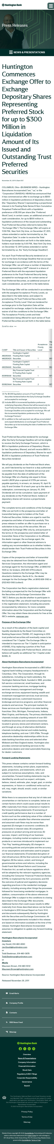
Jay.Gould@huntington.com (14, 947)
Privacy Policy (27, 1112)
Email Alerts (12, 993)
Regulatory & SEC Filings (27, 1074)
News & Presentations (27, 1058)
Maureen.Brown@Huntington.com (18, 969)
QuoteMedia (29, 1133)
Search (27, 1086)
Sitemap (11, 1032)
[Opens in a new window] (20, 1049)
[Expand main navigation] (50, 6)
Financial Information (27, 1066)
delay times (32, 1135)
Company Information (27, 1062)
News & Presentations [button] (29, 52)
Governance (27, 1082)
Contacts (11, 1012)
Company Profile (14, 1003)
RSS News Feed (14, 1022)
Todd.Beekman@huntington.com (17, 957)
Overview (27, 1054)
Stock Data (27, 1070)
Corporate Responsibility (27, 1078)
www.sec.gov (22, 616)
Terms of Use (27, 1117)
